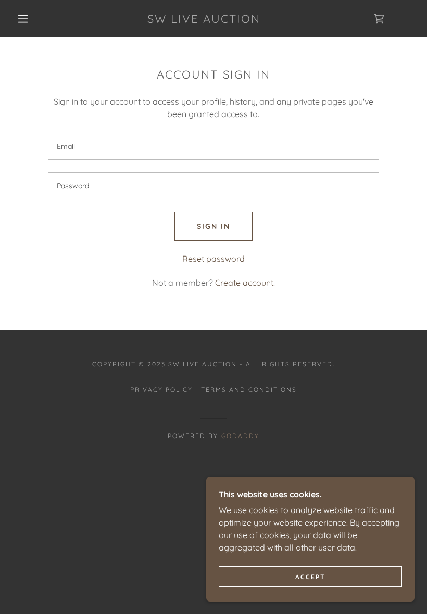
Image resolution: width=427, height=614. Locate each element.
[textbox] (213, 146)
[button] (22, 18)
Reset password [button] (213, 258)
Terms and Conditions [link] (249, 389)
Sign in (213, 226)
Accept (310, 577)
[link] (203, 20)
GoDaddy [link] (240, 436)
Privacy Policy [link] (161, 389)
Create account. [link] (245, 282)
